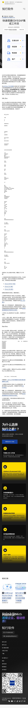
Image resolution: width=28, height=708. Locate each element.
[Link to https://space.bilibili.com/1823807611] (12, 701)
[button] (3, 593)
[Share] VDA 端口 (9, 289)
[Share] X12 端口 (9, 286)
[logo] (7, 8)
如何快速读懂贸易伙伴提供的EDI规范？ (13, 309)
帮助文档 (11, 29)
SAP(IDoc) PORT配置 (8, 86)
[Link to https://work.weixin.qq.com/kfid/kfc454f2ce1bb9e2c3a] (9, 701)
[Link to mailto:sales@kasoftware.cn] (24, 701)
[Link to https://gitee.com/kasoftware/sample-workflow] (20, 701)
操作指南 (15, 29)
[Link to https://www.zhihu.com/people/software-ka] (15, 701)
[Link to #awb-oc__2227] (24, 9)
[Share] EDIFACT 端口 (10, 284)
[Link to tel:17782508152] (22, 701)
